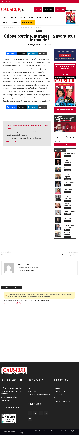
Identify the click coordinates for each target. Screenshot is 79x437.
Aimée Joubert (34, 45)
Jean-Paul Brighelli (67, 176)
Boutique (15, 1)
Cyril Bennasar (69, 168)
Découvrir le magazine (65, 109)
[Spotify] (6, 1)
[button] (22, 10)
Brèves (10, 27)
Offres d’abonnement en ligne (12, 388)
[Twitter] (9, 1)
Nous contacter (33, 391)
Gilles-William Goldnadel (69, 226)
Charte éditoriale (60, 391)
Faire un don (5, 400)
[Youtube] (30, 419)
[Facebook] (2, 1)
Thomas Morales (67, 233)
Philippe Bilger (69, 182)
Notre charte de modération (12, 303)
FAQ (29, 388)
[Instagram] (35, 413)
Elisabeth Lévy (69, 153)
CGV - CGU (58, 394)
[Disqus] (39, 332)
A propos (57, 388)
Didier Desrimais (67, 197)
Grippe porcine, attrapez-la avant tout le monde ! (39, 38)
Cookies (57, 398)
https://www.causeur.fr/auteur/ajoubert (28, 267)
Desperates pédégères (70, 255)
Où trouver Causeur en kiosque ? (39, 394)
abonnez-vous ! (11, 141)
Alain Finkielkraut (68, 161)
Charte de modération (62, 401)
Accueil (3, 27)
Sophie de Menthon (67, 205)
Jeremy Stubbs (69, 211)
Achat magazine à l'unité (9, 397)
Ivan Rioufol (68, 218)
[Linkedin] (41, 413)
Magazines (72, 17)
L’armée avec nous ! (8, 255)
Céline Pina (68, 189)
